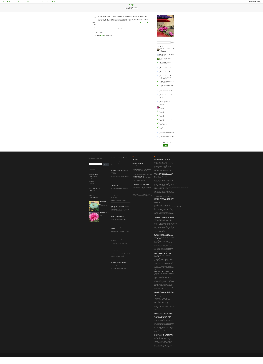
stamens (104, 18)
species (92, 195)
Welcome (134, 192)
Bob (111, 195)
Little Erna (123, 219)
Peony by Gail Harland (159, 159)
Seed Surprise (135, 159)
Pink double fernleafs (124, 206)
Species (33, 1)
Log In (53, 1)
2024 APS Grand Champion (138, 163)
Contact (165, 145)
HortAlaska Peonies (159, 156)
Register (49, 1)
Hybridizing (92, 178)
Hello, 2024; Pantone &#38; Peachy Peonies (141, 167)
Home (4, 1)
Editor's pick (92, 171)
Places (91, 192)
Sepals (137, 18)
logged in (102, 35)
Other (91, 185)
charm (117, 175)
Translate (135, 10)
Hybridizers (92, 176)
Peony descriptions (94, 188)
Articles (13, 1)
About (43, 1)
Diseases (92, 169)
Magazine (92, 181)
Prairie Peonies (136, 156)
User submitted (93, 197)
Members (39, 1)
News (91, 183)
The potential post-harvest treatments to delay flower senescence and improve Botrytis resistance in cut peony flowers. (164, 293)
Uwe (111, 250)
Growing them (93, 174)
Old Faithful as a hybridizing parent (121, 195)
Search (90, 162)
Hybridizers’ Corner (104, 212)
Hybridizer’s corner (21, 1)
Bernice (112, 216)
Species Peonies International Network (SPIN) (103, 203)
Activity (8, 1)
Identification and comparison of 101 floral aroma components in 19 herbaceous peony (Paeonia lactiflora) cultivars (163, 175)
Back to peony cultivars (145, 22)
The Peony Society (254, 2)
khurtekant (113, 157)
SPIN (28, 1)
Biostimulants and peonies (119, 239)
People (91, 190)
